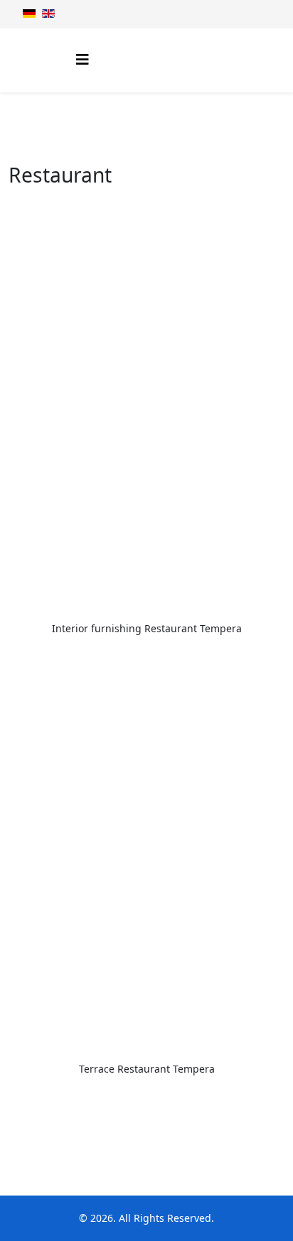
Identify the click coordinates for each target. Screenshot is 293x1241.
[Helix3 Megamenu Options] (82, 59)
